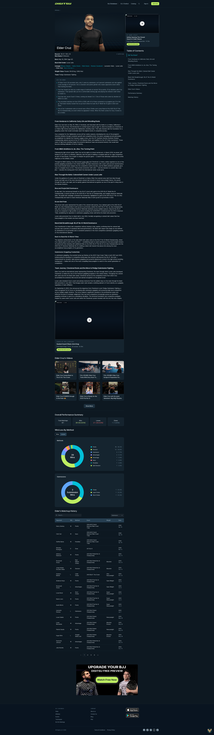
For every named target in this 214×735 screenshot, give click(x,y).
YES (97, 385)
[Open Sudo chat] (209, 730)
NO (117, 385)
